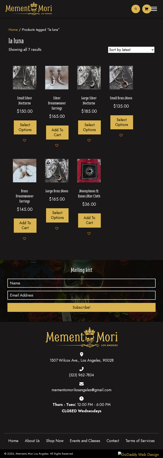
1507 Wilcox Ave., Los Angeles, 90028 (82, 360)
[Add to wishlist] (24, 140)
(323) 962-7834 (81, 375)
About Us (32, 441)
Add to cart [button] (57, 132)
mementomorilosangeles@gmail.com (81, 390)
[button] (81, 307)
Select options (25, 127)
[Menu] (154, 9)
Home (13, 29)
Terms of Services (140, 441)
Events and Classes (85, 441)
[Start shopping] (146, 8)
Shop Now (54, 441)
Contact (113, 441)
